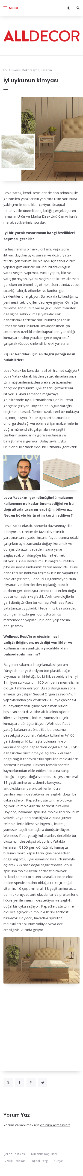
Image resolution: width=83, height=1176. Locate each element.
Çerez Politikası (14, 1154)
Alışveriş (15, 70)
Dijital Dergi (40, 1161)
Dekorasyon (30, 70)
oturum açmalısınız (55, 1125)
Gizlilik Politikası (15, 1161)
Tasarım (46, 70)
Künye (58, 1161)
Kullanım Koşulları (44, 1154)
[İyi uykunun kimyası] (41, 139)
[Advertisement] (41, 1029)
